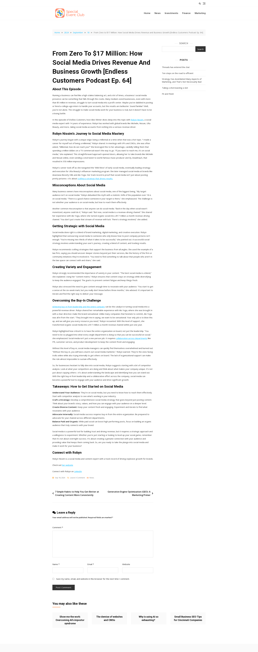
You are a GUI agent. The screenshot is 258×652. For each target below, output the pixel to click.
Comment (57, 527)
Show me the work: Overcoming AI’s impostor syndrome (70, 620)
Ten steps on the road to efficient (177, 73)
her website (67, 465)
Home (147, 13)
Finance (186, 13)
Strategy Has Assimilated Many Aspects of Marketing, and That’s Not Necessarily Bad (181, 80)
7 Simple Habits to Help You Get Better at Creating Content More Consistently (77, 493)
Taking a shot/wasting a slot (175, 87)
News (158, 13)
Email (90, 564)
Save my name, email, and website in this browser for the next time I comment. (93, 578)
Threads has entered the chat (176, 67)
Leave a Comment (77, 477)
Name (56, 564)
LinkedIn (78, 471)
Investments (171, 13)
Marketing (200, 13)
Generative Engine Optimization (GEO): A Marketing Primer (129, 493)
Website (126, 564)
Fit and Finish (168, 93)
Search (183, 43)
